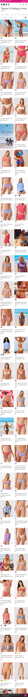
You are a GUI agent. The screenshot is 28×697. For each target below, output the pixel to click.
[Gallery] (7, 28)
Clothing (7, 14)
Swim (12, 14)
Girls (19, 14)
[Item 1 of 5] (7, 28)
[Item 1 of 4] (7, 289)
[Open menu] (26, 4)
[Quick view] (12, 35)
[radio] (1, 38)
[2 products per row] (25, 17)
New (2, 14)
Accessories (25, 14)
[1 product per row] (23, 17)
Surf (16, 14)
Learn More (8, 695)
